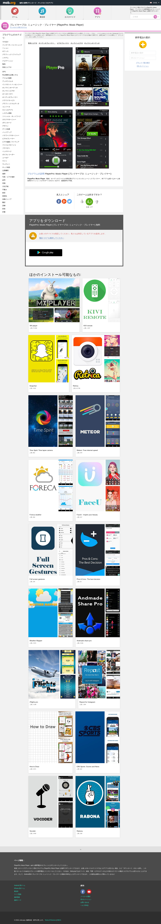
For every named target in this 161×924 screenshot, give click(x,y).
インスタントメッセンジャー (12, 84)
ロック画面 (6, 167)
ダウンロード (7, 123)
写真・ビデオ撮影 (9, 177)
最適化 (4, 196)
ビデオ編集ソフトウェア (10, 142)
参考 (3, 180)
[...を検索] (156, 17)
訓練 (3, 205)
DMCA (59, 920)
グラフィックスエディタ (10, 103)
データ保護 (6, 129)
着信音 (16, 891)
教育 (3, 193)
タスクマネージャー (9, 119)
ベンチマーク (7, 151)
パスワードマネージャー (10, 135)
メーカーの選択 (85, 896)
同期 (3, 183)
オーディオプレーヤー (10, 97)
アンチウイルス (7, 81)
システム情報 (7, 113)
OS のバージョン (143, 66)
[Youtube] (90, 893)
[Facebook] (83, 893)
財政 (3, 209)
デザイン (5, 126)
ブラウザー (6, 148)
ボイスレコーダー (8, 154)
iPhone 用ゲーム (19, 888)
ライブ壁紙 (17, 894)
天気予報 (5, 186)
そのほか (5, 42)
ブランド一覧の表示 (143, 63)
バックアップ (7, 132)
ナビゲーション (7, 61)
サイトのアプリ (7, 110)
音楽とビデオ (7, 67)
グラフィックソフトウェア (11, 54)
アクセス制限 (7, 78)
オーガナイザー (7, 94)
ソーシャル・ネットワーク (11, 116)
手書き (4, 189)
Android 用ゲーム (19, 885)
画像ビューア (7, 199)
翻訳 (3, 202)
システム (5, 58)
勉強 (3, 64)
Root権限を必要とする (10, 75)
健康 (3, 174)
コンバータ (6, 107)
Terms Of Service (50, 920)
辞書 (3, 212)
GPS (4, 72)
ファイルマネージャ (9, 145)
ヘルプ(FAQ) (84, 905)
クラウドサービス (8, 100)
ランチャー (6, 164)
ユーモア (5, 158)
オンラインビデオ (8, 91)
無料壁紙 (17, 897)
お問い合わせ (84, 902)
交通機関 (5, 170)
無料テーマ (17, 900)
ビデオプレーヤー (8, 139)
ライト (4, 161)
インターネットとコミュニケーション (12, 46)
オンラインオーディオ (10, 88)
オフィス (5, 51)
